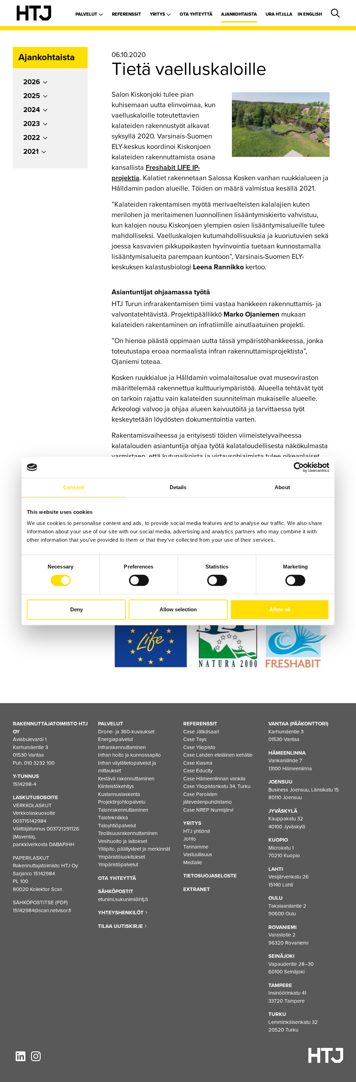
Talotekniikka (113, 817)
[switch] (139, 580)
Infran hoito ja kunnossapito (129, 755)
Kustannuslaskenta (119, 794)
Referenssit (126, 14)
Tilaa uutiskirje (121, 926)
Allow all (279, 609)
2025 (31, 96)
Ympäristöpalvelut (118, 864)
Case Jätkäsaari (201, 732)
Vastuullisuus (197, 854)
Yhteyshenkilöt (121, 912)
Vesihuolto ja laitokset (122, 841)
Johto (189, 839)
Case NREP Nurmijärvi (208, 810)
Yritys (158, 14)
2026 (31, 82)
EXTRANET (196, 889)
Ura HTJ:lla (279, 14)
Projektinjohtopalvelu (121, 802)
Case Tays (195, 739)
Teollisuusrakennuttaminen (127, 833)
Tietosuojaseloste (210, 876)
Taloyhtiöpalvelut (117, 825)
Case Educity (197, 770)
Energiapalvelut (115, 739)
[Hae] (334, 13)
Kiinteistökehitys (116, 786)
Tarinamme (195, 847)
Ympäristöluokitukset (121, 857)
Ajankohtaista (239, 14)
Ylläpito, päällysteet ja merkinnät (134, 849)
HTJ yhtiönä (196, 831)
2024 (31, 110)
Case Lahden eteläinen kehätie (217, 755)
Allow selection (178, 609)
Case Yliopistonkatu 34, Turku (216, 786)
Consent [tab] (73, 487)
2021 (31, 152)
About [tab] (282, 487)
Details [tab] (178, 487)
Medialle (192, 862)
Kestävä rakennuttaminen (126, 778)
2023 (31, 124)
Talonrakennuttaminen (123, 810)
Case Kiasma (197, 763)
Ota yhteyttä (196, 14)
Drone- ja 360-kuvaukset (126, 732)
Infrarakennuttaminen (122, 747)
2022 (31, 138)
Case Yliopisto (199, 747)
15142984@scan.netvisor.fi (42, 910)
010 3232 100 (39, 763)
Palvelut (86, 14)
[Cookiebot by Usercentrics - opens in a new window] (298, 467)
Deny (76, 609)
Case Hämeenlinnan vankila (214, 778)
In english (310, 14)
